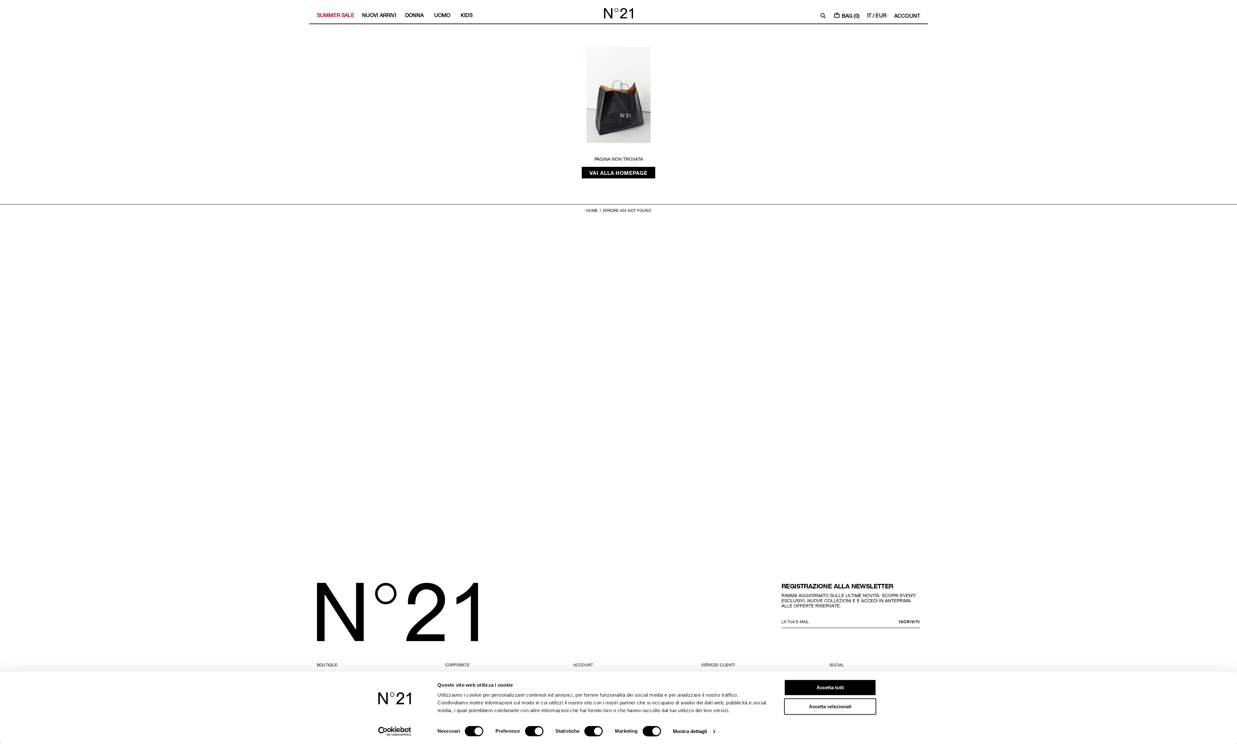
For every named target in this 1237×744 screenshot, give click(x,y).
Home (592, 210)
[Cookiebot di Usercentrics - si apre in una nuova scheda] (395, 731)
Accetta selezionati (830, 706)
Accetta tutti (830, 687)
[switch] (534, 731)
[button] (823, 16)
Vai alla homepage (619, 172)
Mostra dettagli (690, 731)
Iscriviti (909, 621)
